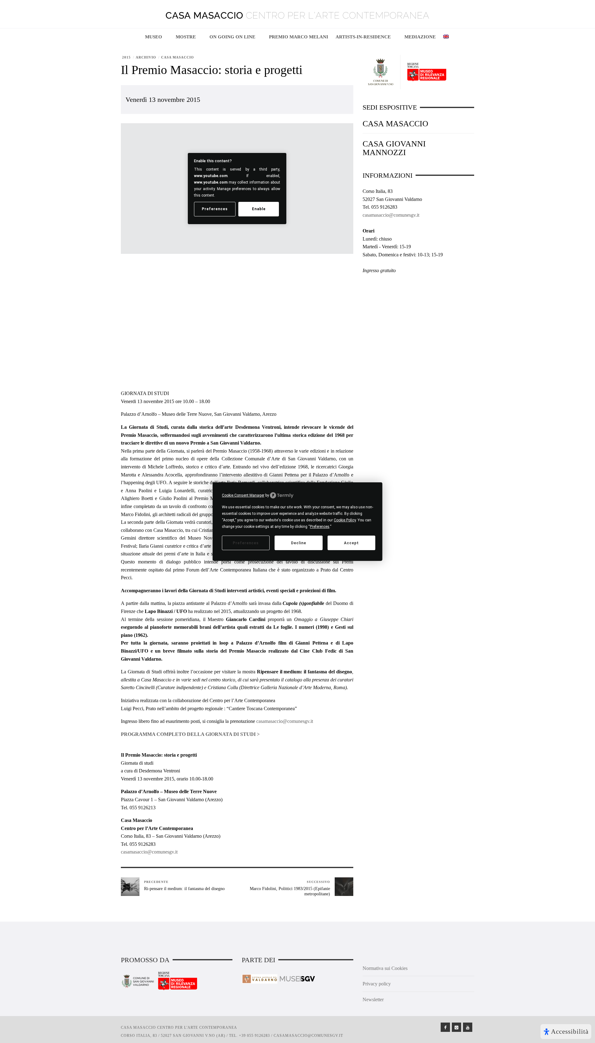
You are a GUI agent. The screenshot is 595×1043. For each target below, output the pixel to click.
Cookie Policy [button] (345, 520)
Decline (298, 543)
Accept (351, 543)
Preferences (246, 543)
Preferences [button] (319, 526)
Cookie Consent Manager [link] (243, 495)
